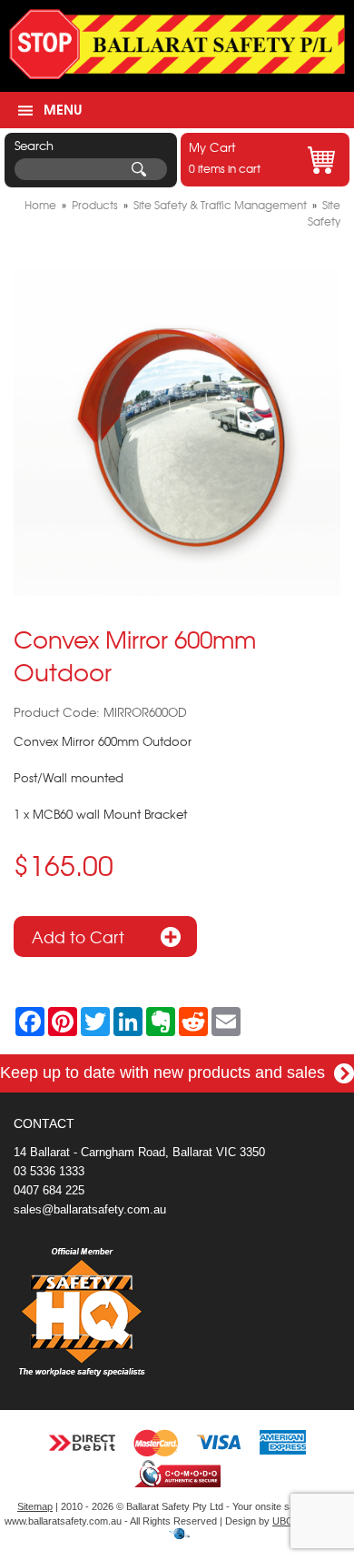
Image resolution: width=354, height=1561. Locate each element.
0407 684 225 (49, 1190)
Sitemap (35, 1506)
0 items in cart (225, 157)
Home (40, 204)
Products (95, 204)
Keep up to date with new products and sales (164, 1072)
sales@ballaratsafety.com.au (90, 1209)
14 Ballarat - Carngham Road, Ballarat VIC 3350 (139, 1152)
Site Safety (324, 212)
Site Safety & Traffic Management (220, 204)
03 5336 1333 (49, 1171)
